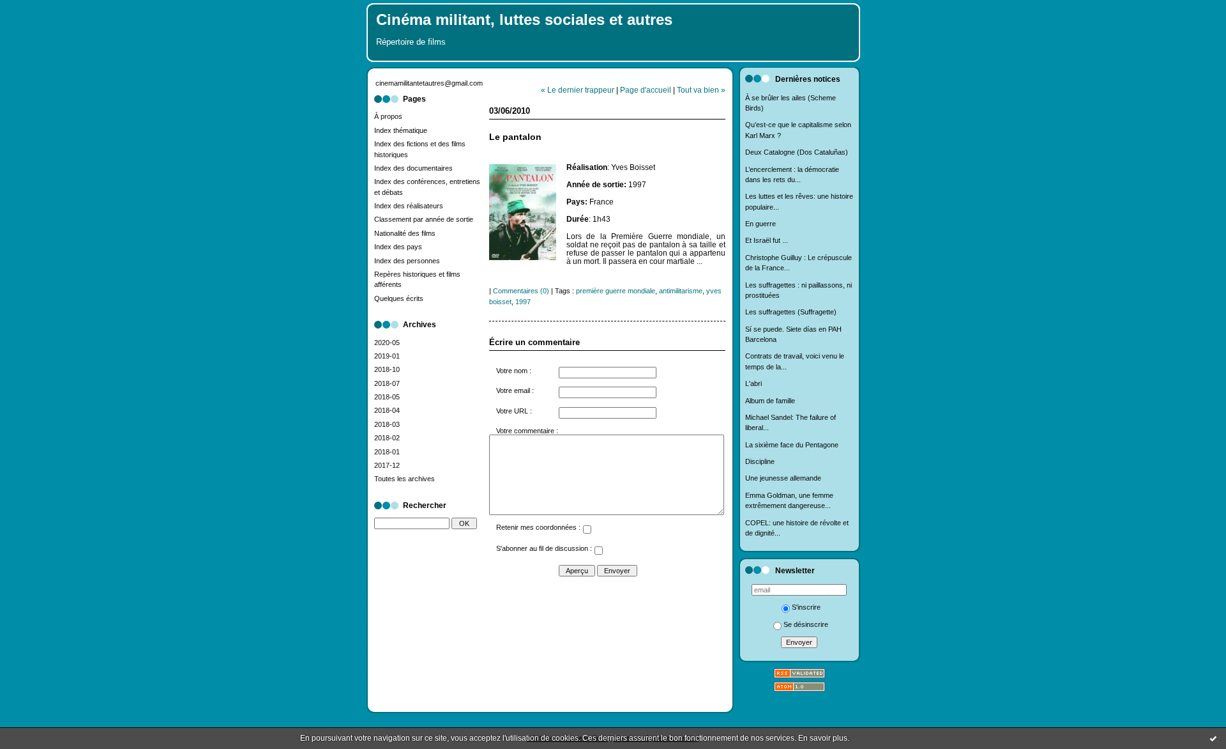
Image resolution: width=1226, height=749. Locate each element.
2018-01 (387, 452)
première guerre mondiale (615, 291)
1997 (523, 301)
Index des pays (398, 247)
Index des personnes (407, 261)
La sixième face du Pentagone (791, 445)
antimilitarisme (680, 291)
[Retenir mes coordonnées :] (586, 531)
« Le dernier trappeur (577, 90)
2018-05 (387, 397)
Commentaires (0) (521, 291)
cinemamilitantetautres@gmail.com (429, 83)
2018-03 (387, 424)
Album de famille (770, 401)
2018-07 (387, 383)
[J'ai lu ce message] (1213, 738)
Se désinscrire (805, 624)
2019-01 (387, 356)
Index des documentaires (413, 168)
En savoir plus (822, 738)
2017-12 (387, 465)
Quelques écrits (398, 298)
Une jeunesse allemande (783, 478)
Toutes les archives (404, 479)
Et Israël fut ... (766, 240)
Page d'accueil (645, 90)
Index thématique (400, 130)
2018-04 (387, 410)
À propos (388, 116)
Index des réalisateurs (408, 206)
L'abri (753, 383)
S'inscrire (806, 607)
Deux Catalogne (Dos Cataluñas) (796, 152)
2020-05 (387, 342)
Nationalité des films (404, 233)
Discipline (760, 461)
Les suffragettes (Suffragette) (790, 312)
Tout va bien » (701, 90)
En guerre (760, 224)
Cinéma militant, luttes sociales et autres (524, 20)
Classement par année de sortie (423, 219)
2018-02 (387, 438)
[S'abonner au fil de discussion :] (598, 552)
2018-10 (387, 369)
